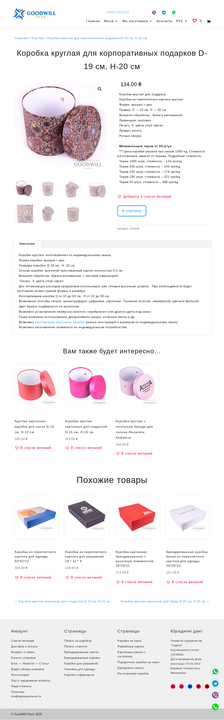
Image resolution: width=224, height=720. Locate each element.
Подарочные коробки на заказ (138, 662)
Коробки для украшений (81, 663)
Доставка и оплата (24, 646)
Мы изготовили (135, 21)
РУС (180, 21)
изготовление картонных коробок (60, 322)
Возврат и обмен (23, 652)
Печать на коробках (78, 640)
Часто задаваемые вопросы (30, 680)
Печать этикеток (75, 646)
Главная (93, 21)
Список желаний (22, 640)
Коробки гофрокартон (79, 674)
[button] (100, 89)
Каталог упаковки (23, 657)
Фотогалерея (20, 674)
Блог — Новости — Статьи (30, 663)
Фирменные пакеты (130, 646)
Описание (27, 243)
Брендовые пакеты (130, 667)
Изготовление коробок (133, 673)
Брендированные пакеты (81, 652)
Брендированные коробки (82, 657)
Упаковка (22, 38)
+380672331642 (117, 12)
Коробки (38, 38)
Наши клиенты (21, 686)
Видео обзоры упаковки (27, 669)
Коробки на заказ (129, 640)
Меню (109, 21)
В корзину (132, 211)
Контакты (164, 21)
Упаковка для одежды (79, 669)
